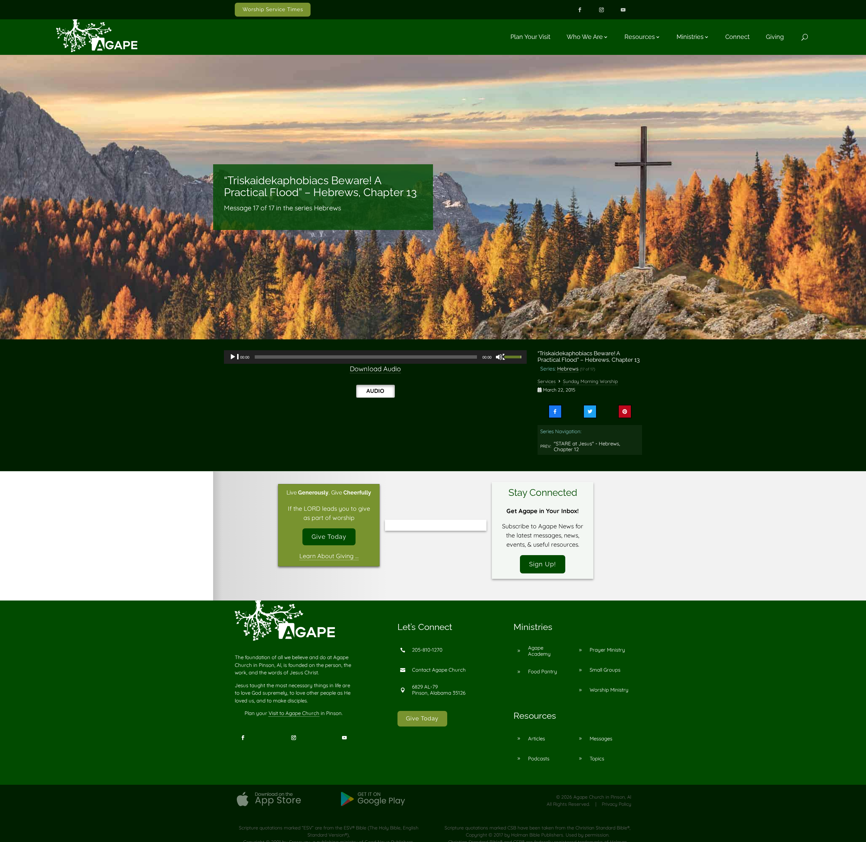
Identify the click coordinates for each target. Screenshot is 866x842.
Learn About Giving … (329, 556)
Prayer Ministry (607, 650)
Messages (601, 738)
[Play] (234, 357)
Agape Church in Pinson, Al (602, 797)
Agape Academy (539, 651)
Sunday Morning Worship (590, 381)
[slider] (513, 356)
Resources (639, 36)
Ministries (690, 36)
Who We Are (585, 36)
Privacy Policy (616, 804)
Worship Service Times (273, 9)
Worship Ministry (609, 690)
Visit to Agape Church (294, 713)
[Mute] (501, 357)
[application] (375, 357)
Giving (775, 36)
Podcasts (538, 758)
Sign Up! (542, 564)
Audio (375, 390)
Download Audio (375, 368)
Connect (737, 36)
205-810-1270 (427, 650)
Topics (597, 758)
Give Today (329, 536)
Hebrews (567, 368)
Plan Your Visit (530, 36)
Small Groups (605, 670)
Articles (536, 738)
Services (547, 381)
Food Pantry (542, 671)
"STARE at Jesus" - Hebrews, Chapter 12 (587, 446)
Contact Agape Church (439, 670)
